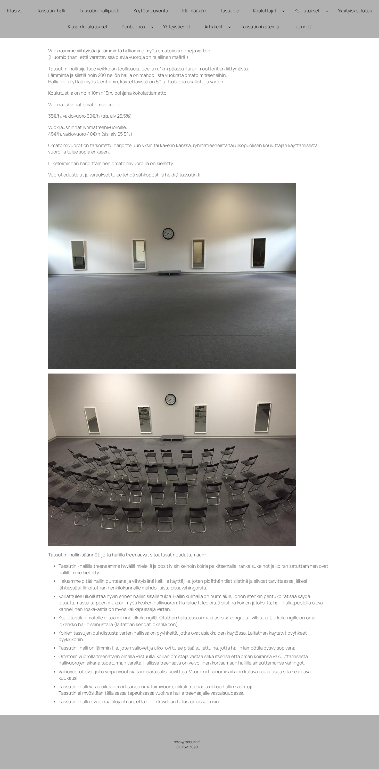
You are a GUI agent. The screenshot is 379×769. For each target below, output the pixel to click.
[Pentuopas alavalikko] (152, 27)
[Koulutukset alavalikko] (327, 10)
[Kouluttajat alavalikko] (283, 10)
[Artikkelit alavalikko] (229, 27)
